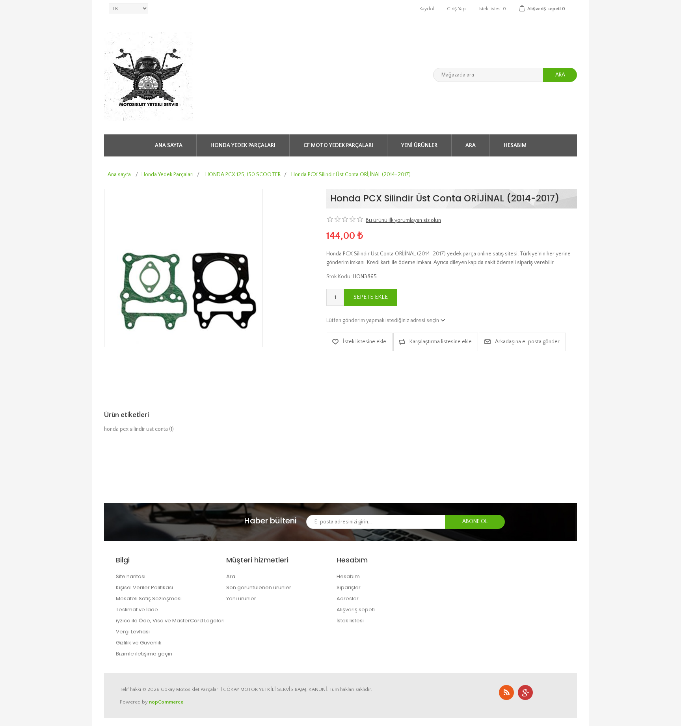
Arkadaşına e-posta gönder (527, 342)
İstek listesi (350, 620)
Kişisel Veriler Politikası (144, 587)
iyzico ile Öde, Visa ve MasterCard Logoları (170, 620)
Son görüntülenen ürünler (258, 587)
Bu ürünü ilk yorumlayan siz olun (403, 220)
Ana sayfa (168, 145)
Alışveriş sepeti (356, 609)
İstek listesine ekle (364, 342)
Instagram (525, 692)
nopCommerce (166, 702)
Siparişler (349, 587)
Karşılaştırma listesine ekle (440, 342)
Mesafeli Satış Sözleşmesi (149, 598)
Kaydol (426, 8)
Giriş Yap (456, 8)
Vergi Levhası (133, 631)
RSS (506, 692)
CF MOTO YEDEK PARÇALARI (338, 145)
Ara (560, 75)
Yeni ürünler (419, 145)
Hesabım (515, 145)
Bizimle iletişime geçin (144, 653)
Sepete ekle (371, 297)
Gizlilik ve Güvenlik (139, 642)
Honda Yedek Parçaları (242, 145)
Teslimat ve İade (137, 609)
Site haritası (130, 576)
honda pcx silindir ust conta (136, 429)
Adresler (348, 598)
